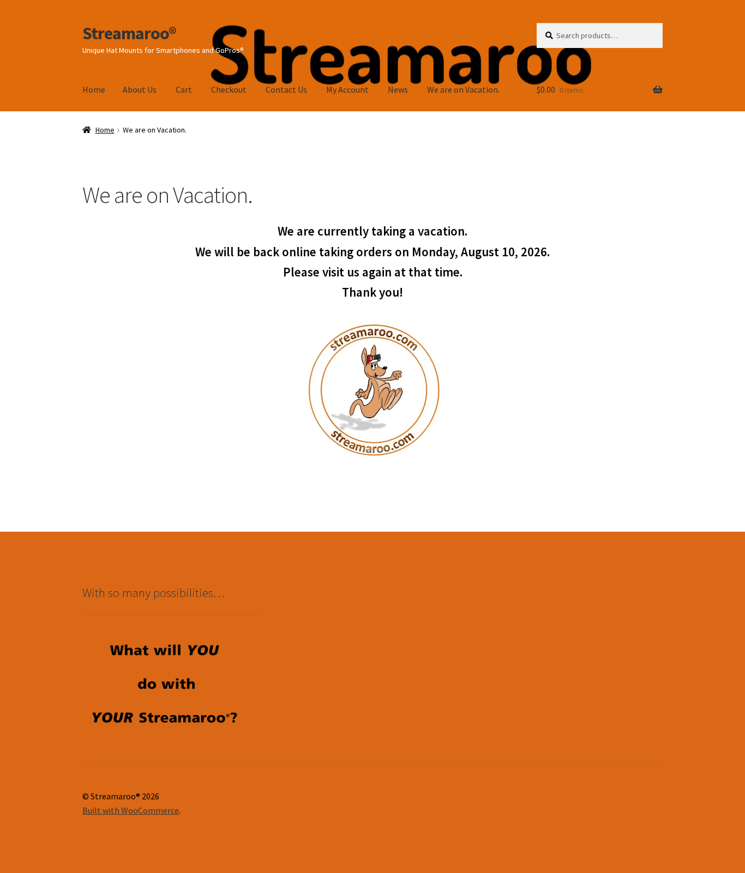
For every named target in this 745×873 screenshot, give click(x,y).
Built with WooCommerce (130, 810)
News (398, 89)
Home (93, 89)
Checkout (229, 89)
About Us (140, 89)
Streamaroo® (129, 33)
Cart (184, 89)
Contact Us (286, 89)
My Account (347, 89)
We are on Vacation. (463, 89)
